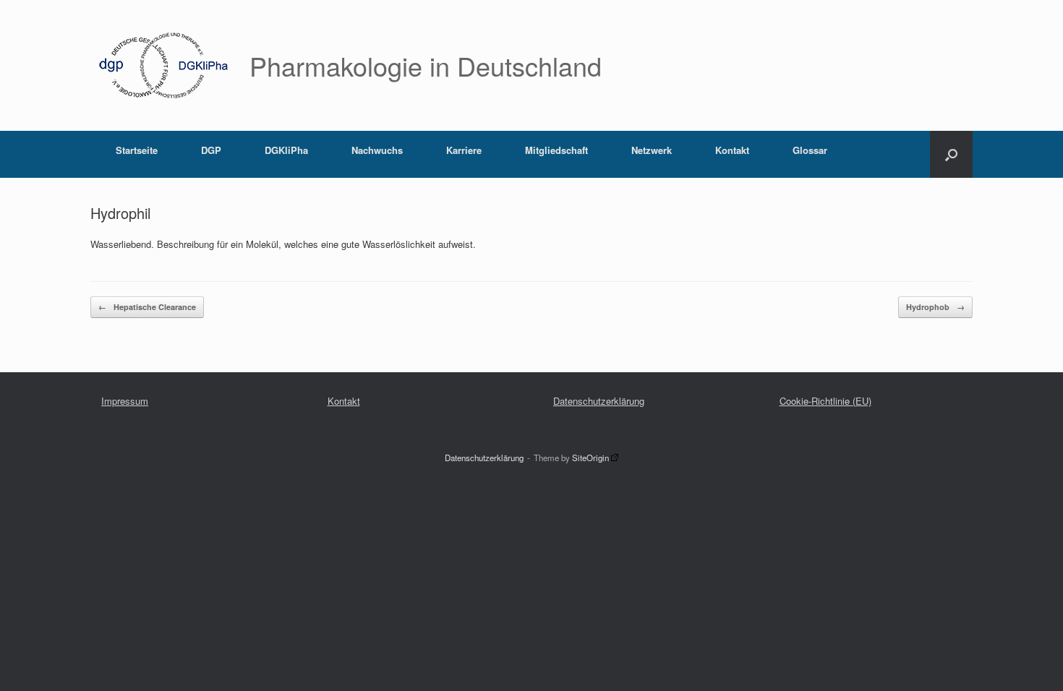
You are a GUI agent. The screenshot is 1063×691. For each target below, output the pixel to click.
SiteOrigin (590, 457)
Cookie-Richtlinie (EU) (825, 401)
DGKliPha (286, 150)
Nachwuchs (377, 150)
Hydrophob (935, 306)
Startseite (137, 150)
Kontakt (732, 150)
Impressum (124, 401)
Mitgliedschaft (556, 150)
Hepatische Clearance (147, 306)
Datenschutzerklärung (598, 401)
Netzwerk (651, 150)
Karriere (464, 150)
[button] (951, 154)
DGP (211, 150)
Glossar (810, 150)
